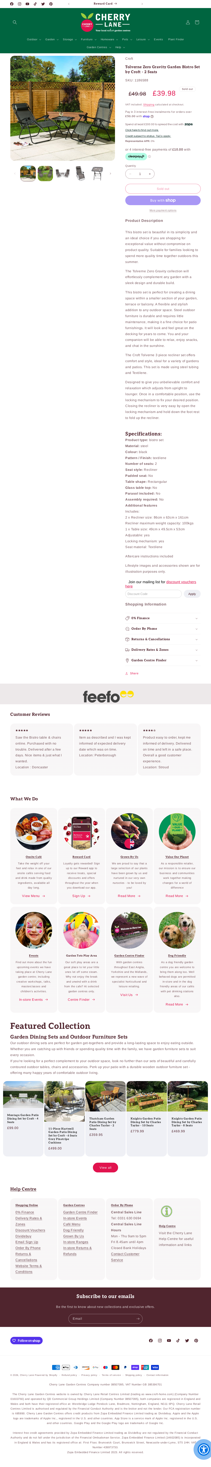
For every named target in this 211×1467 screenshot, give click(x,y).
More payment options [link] (163, 210)
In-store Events (31, 999)
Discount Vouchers (30, 1230)
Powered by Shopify (46, 1375)
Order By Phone (28, 1248)
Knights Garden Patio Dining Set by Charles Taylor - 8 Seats (187, 1122)
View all (105, 1167)
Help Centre (23, 1189)
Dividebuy (23, 1236)
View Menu (31, 896)
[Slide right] (110, 173)
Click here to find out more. (142, 130)
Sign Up (78, 896)
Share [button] (134, 673)
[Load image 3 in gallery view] (62, 173)
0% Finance (24, 1212)
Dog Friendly (177, 955)
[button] (14, 22)
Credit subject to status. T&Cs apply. (148, 136)
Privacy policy (89, 1375)
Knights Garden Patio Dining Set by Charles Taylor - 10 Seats (146, 1122)
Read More (126, 896)
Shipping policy (133, 1375)
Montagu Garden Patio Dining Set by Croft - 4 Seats (23, 1119)
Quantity (130, 165)
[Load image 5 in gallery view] (97, 173)
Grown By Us (73, 1236)
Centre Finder (79, 999)
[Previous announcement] (68, 4)
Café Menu (71, 1224)
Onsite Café (34, 857)
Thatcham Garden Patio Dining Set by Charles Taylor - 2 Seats (102, 1124)
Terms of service (111, 1375)
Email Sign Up (26, 1242)
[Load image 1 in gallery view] (28, 173)
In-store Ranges (75, 1242)
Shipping (149, 104)
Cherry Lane (27, 1375)
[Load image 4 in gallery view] (80, 173)
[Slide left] (14, 173)
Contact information (158, 1375)
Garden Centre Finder (129, 955)
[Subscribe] (137, 1319)
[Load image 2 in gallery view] (45, 173)
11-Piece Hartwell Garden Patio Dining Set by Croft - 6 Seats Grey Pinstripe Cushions (62, 1136)
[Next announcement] (142, 4)
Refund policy (69, 1375)
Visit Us (126, 995)
